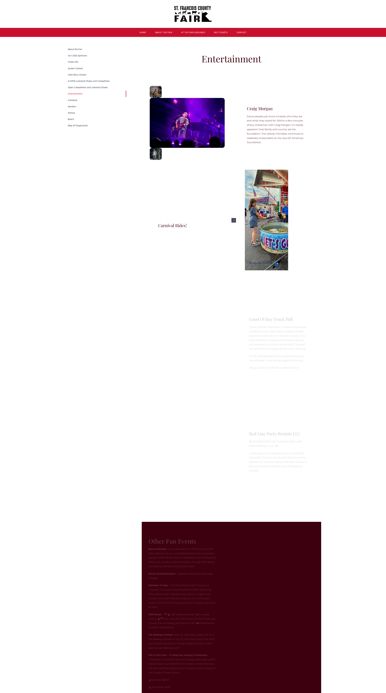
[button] (152, 330)
